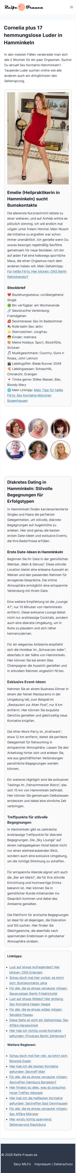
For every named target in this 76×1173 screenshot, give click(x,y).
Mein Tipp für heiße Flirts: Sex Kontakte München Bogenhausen (35, 395)
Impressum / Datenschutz (53, 1164)
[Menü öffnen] (71, 7)
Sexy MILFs (22, 1164)
